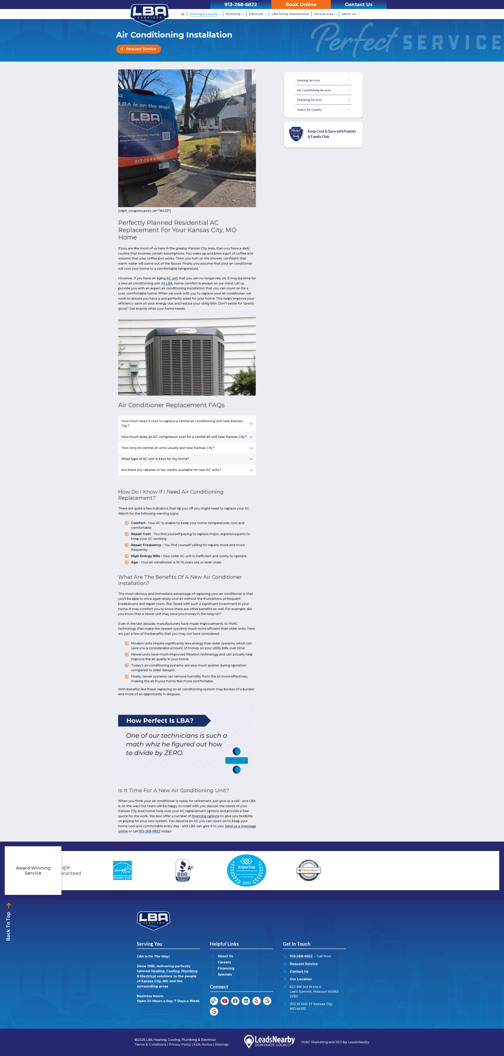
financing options (206, 816)
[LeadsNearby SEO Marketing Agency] (269, 1042)
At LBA (167, 283)
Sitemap (221, 1044)
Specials (225, 974)
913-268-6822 (149, 831)
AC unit (172, 278)
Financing (226, 968)
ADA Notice (203, 1044)
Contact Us (299, 971)
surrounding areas (152, 986)
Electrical (256, 14)
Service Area (323, 14)
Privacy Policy (180, 1044)
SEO (338, 1042)
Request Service (304, 964)
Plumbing (233, 14)
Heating (158, 971)
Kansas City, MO (154, 981)
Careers (224, 962)
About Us (349, 14)
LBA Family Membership (290, 14)
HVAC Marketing (314, 1042)
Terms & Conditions (150, 1044)
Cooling (173, 971)
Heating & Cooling (203, 14)
